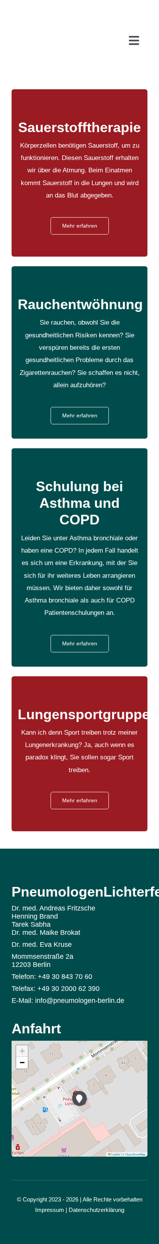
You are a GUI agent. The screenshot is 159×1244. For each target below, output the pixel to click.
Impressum (49, 1210)
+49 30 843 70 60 (65, 976)
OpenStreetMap (135, 1154)
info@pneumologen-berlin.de (79, 1000)
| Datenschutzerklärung (95, 1210)
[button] (79, 1098)
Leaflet (115, 1154)
